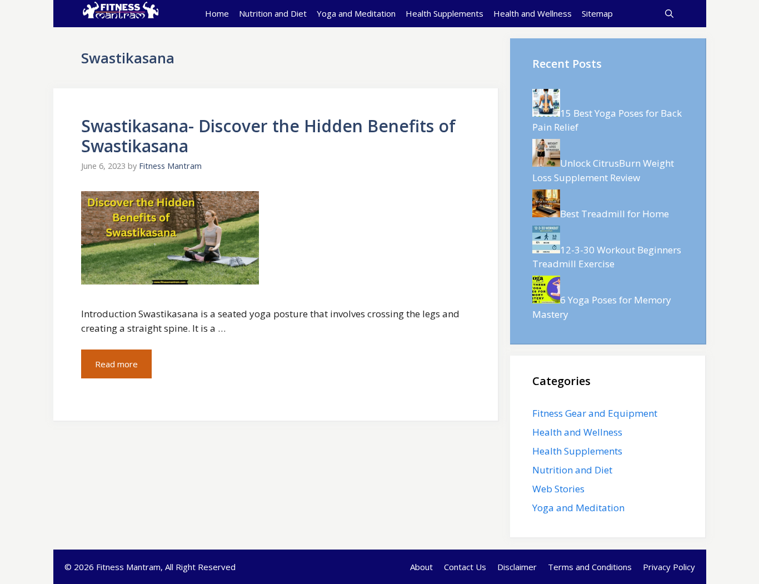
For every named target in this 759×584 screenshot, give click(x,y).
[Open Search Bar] (669, 13)
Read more (116, 364)
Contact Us (465, 566)
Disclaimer (517, 566)
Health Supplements (444, 13)
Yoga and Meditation (356, 13)
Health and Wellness (532, 13)
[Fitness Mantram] (120, 13)
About (421, 566)
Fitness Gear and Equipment (594, 413)
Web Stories (558, 488)
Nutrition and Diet (273, 13)
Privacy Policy (669, 566)
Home (217, 13)
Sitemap (597, 13)
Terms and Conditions (590, 566)
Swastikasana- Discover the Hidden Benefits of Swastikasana (268, 135)
